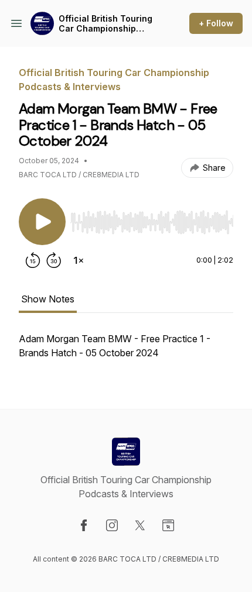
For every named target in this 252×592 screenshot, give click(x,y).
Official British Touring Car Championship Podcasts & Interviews (105, 23)
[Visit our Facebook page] (84, 525)
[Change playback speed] (78, 260)
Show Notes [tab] (47, 299)
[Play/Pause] (42, 221)
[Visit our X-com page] (140, 525)
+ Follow (216, 23)
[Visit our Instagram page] (112, 525)
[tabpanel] (126, 351)
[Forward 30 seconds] (54, 260)
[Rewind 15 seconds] (33, 260)
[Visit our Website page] (168, 525)
